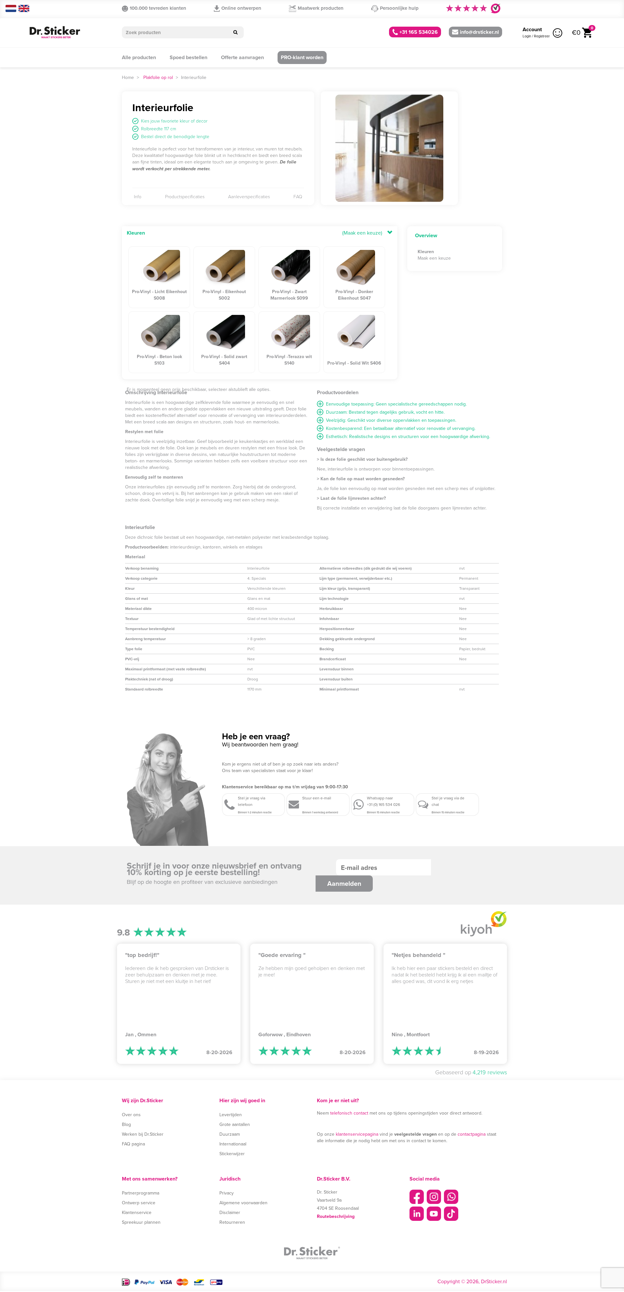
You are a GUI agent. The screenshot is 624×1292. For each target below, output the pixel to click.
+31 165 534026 (418, 32)
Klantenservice (136, 1212)
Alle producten (139, 57)
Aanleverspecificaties (249, 196)
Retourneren (232, 1222)
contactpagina (472, 1134)
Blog (126, 1124)
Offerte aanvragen (242, 57)
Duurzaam (229, 1134)
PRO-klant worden (302, 57)
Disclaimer (229, 1212)
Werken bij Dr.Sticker (142, 1134)
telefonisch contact (349, 1113)
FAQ (297, 196)
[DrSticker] (54, 32)
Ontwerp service (138, 1202)
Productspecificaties (184, 196)
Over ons (131, 1114)
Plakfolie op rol (158, 77)
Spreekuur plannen (141, 1222)
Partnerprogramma (140, 1193)
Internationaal (232, 1144)
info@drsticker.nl (479, 32)
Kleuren (136, 233)
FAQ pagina (133, 1144)
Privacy (226, 1193)
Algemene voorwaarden (243, 1202)
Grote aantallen (234, 1124)
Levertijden (230, 1114)
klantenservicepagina (357, 1134)
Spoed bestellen (188, 57)
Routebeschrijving (336, 1216)
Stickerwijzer (232, 1153)
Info (137, 196)
